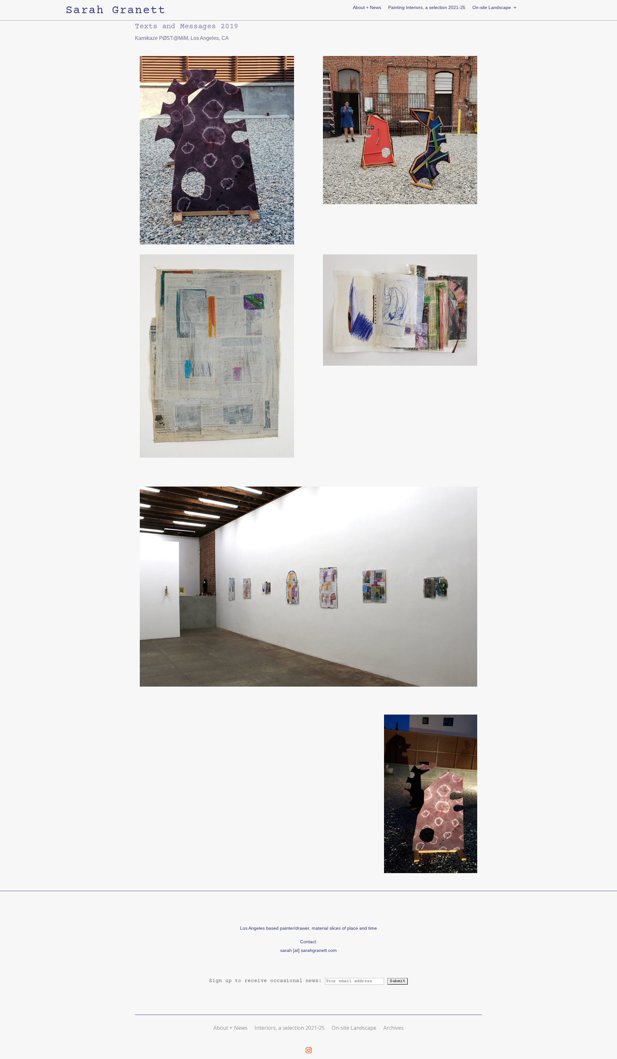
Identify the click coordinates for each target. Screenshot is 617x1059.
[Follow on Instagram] (308, 1050)
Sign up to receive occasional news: (267, 981)
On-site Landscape (491, 7)
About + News (367, 7)
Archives (393, 1027)
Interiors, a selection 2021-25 (290, 1027)
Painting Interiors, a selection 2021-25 (426, 7)
